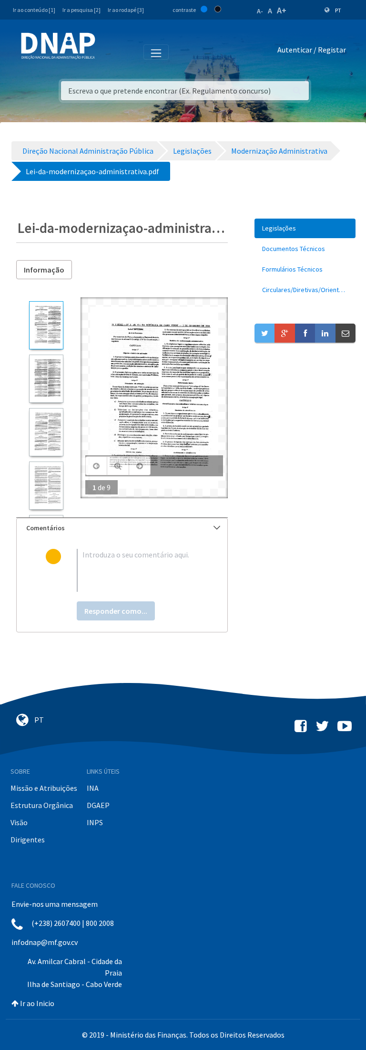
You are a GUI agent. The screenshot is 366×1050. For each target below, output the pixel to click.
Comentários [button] (45, 528)
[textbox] (137, 570)
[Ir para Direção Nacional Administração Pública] (58, 46)
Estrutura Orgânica (41, 805)
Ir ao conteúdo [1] (34, 9)
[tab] (122, 528)
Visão (19, 822)
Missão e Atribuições (43, 788)
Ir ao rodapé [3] (126, 9)
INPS (95, 822)
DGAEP (98, 805)
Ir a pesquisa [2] (81, 9)
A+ (281, 10)
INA (93, 788)
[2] (46, 378)
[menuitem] (305, 228)
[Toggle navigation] (109, 51)
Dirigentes (27, 839)
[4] (46, 485)
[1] (46, 325)
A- (260, 11)
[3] (46, 432)
